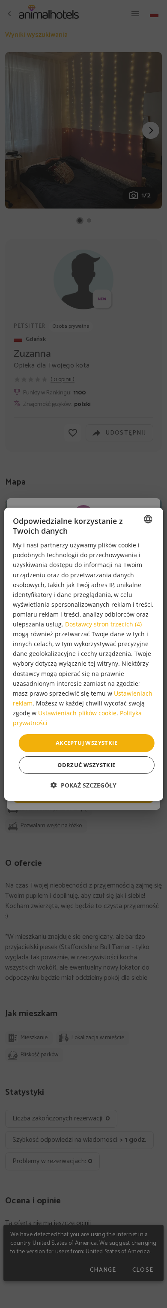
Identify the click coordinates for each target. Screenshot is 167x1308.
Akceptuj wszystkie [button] (86, 743)
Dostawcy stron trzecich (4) (103, 624)
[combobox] (147, 518)
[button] (83, 785)
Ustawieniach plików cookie (77, 713)
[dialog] (83, 653)
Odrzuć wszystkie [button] (86, 765)
